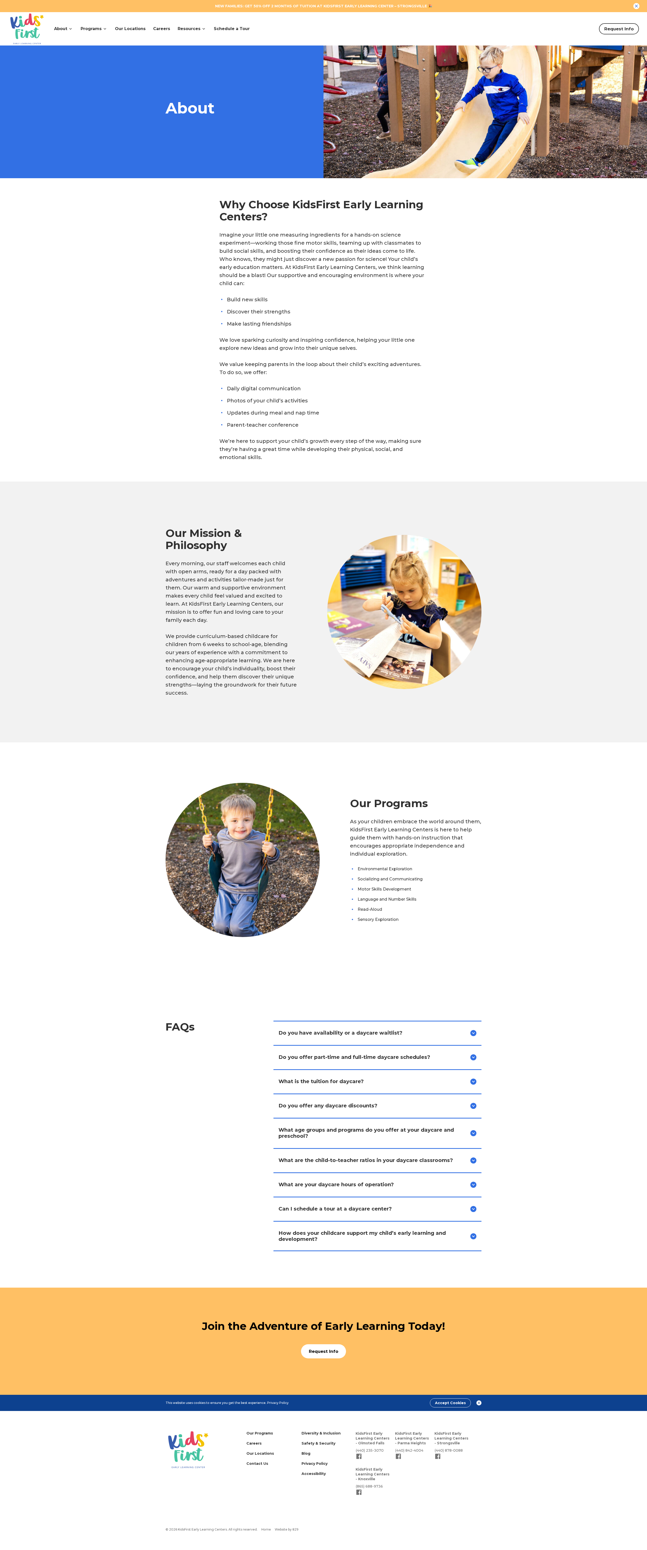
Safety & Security (318, 1443)
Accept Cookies (450, 1403)
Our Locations (130, 28)
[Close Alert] (636, 6)
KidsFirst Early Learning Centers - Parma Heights (412, 1438)
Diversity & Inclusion (321, 1433)
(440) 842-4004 (409, 1450)
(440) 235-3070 (370, 1450)
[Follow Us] (359, 1458)
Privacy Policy (278, 1403)
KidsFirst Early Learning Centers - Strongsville (451, 1438)
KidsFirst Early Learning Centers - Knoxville (372, 1474)
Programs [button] (91, 28)
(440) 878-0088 (448, 1450)
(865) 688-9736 (369, 1486)
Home (266, 1529)
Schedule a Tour (232, 28)
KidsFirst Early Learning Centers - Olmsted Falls (372, 1438)
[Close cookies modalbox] (478, 1402)
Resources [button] (189, 28)
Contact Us (257, 1464)
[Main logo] (188, 1449)
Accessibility (314, 1474)
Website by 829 (286, 1529)
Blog (306, 1453)
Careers (161, 28)
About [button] (60, 28)
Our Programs (259, 1433)
